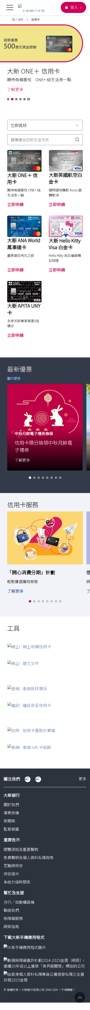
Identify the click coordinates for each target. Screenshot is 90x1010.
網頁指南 (11, 926)
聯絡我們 (11, 910)
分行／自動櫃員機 (19, 902)
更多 (82, 779)
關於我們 (11, 804)
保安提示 (11, 874)
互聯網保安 (13, 865)
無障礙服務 (13, 918)
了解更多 (15, 89)
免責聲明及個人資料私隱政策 (29, 857)
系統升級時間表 (17, 882)
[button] (30, 477)
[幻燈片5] (24, 99)
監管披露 (11, 829)
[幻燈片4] (20, 99)
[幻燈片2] (12, 99)
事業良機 (11, 812)
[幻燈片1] (8, 99)
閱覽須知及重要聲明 (21, 849)
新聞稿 (9, 821)
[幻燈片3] (16, 99)
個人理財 (18, 19)
